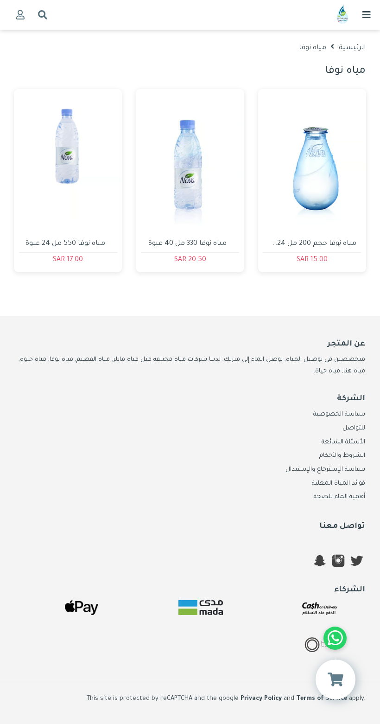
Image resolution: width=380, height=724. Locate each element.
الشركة (351, 399)
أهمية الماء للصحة (339, 497)
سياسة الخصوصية (339, 414)
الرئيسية (352, 48)
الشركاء (349, 590)
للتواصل (353, 428)
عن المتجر (346, 344)
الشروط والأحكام (342, 456)
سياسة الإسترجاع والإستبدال (325, 470)
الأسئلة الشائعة (343, 442)
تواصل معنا (342, 526)
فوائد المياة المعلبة (338, 484)
